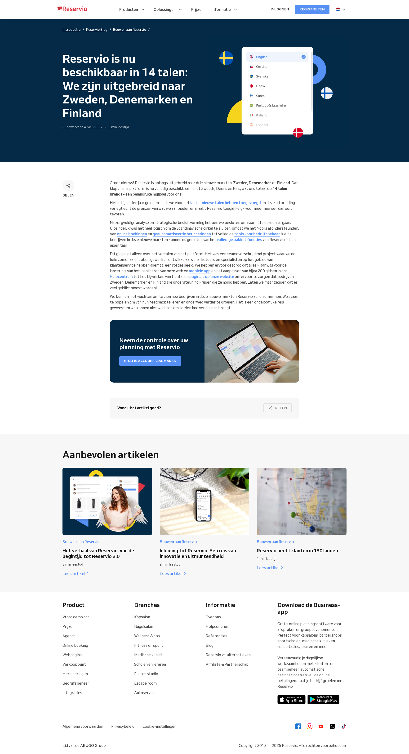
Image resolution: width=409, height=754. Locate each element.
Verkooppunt (74, 664)
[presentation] (341, 9)
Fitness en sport (148, 645)
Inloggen (280, 9)
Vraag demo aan (75, 617)
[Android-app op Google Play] (323, 699)
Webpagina (72, 654)
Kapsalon (142, 617)
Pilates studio (146, 673)
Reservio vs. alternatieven (228, 654)
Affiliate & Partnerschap (227, 664)
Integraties (72, 692)
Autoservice (145, 692)
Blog (209, 645)
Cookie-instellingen (159, 726)
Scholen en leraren (150, 664)
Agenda (69, 636)
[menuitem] (132, 9)
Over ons (213, 617)
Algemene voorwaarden (82, 726)
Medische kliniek (148, 654)
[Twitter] (332, 726)
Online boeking (75, 645)
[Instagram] (309, 726)
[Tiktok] (344, 726)
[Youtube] (321, 726)
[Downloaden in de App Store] (291, 699)
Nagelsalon (143, 626)
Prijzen (68, 626)
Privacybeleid (122, 726)
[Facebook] (298, 726)
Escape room (145, 683)
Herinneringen (75, 673)
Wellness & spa (147, 636)
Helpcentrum (217, 626)
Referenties (216, 636)
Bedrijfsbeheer (75, 683)
